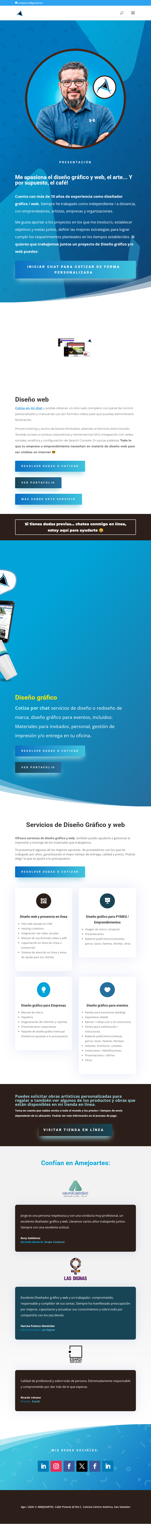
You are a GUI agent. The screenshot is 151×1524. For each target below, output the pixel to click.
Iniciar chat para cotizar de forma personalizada (73, 269)
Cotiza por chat (32, 708)
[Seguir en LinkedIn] (43, 1466)
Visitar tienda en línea (73, 1130)
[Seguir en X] (81, 1466)
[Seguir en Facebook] (69, 1466)
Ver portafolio (38, 482)
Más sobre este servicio (48, 499)
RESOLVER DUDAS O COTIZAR (50, 466)
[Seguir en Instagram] (56, 1466)
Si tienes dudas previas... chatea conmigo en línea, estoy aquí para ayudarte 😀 (75, 527)
